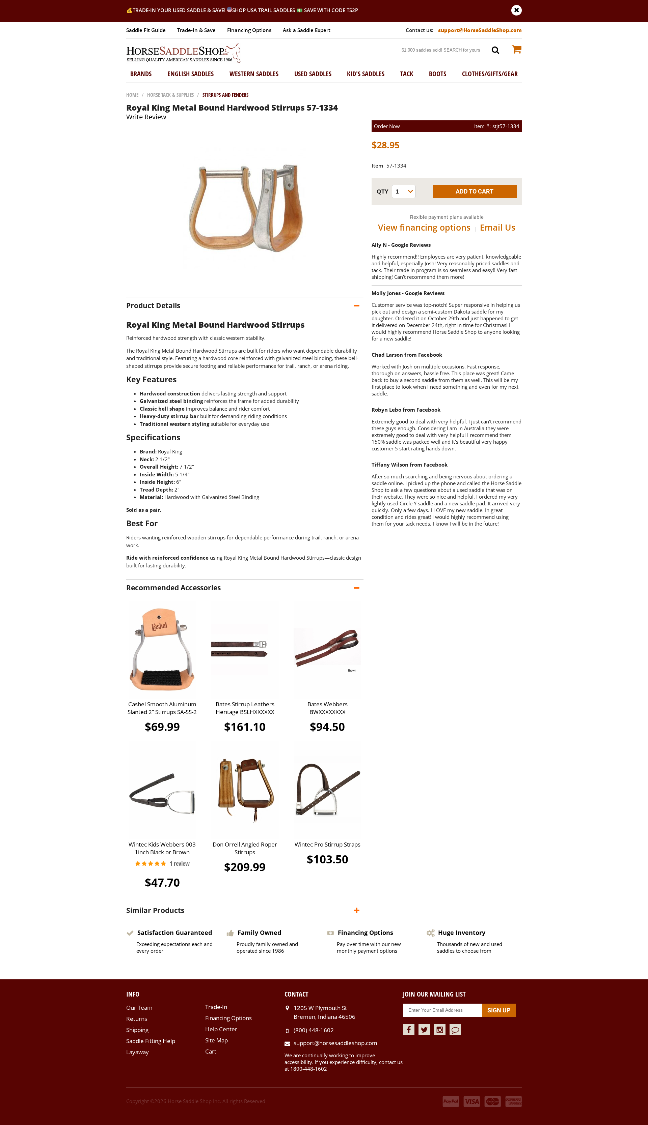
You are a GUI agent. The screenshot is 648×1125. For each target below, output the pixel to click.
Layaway (137, 1052)
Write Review (146, 116)
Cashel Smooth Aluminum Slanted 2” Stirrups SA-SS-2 (162, 708)
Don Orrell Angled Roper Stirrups (245, 848)
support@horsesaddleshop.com (335, 1043)
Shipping (137, 1030)
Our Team (139, 1007)
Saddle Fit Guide (146, 30)
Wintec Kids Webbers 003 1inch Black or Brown (162, 848)
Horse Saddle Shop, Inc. (183, 53)
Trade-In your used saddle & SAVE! (180, 10)
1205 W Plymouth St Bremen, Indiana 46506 (324, 1012)
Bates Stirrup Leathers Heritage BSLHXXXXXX (245, 708)
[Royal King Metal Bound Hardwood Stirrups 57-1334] (245, 290)
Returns (136, 1019)
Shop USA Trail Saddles (263, 10)
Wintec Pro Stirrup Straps (327, 844)
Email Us (497, 227)
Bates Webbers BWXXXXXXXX (327, 708)
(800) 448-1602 (314, 1030)
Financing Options (249, 30)
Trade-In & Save (196, 30)
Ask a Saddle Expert (306, 30)
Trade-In (216, 1007)
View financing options (424, 227)
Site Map (216, 1040)
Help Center (221, 1029)
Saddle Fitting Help (150, 1041)
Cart (210, 1051)
